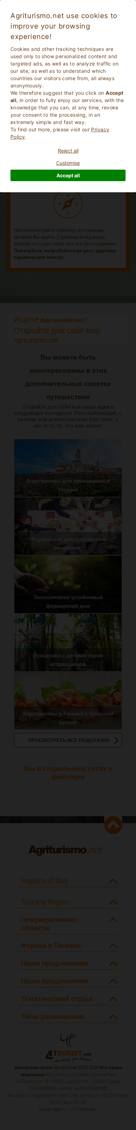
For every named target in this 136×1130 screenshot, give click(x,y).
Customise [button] (68, 163)
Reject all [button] (68, 151)
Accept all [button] (68, 175)
